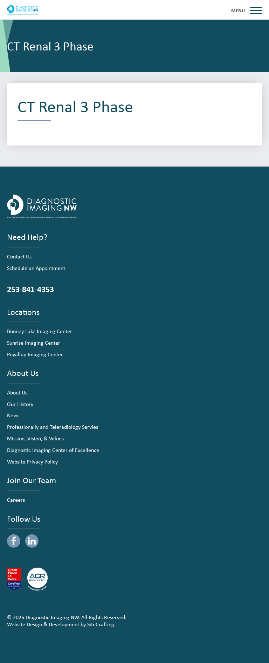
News (13, 415)
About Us (17, 392)
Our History (20, 404)
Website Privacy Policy (32, 461)
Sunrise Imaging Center (33, 342)
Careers (16, 499)
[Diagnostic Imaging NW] (22, 10)
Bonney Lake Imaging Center (39, 331)
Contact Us (19, 256)
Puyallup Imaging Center (35, 354)
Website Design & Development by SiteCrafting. (61, 624)
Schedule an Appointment (36, 268)
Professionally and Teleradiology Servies (52, 427)
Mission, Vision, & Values (35, 438)
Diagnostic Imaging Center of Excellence (53, 450)
